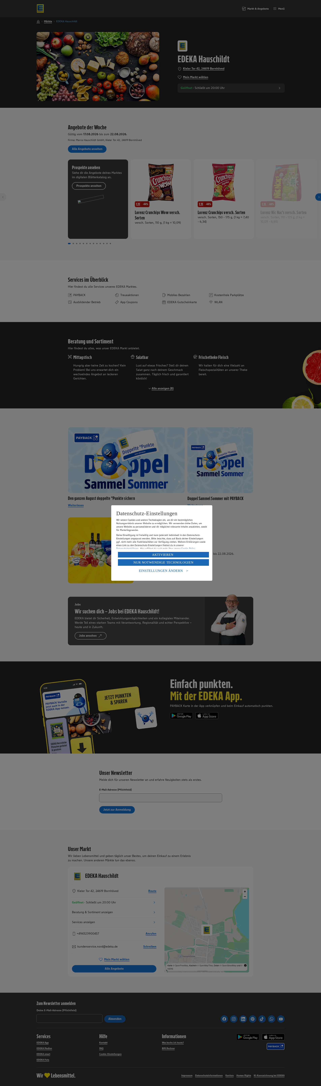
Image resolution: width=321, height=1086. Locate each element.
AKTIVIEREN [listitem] (162, 554)
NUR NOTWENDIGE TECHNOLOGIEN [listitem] (163, 562)
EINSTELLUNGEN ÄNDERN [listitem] (161, 570)
